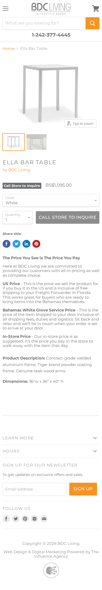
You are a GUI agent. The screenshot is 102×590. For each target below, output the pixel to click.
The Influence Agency (66, 554)
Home (9, 48)
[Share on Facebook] (6, 244)
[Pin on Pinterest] (36, 244)
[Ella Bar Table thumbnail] (13, 142)
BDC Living (19, 169)
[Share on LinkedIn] (26, 244)
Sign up (83, 488)
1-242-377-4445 (51, 35)
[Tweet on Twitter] (16, 244)
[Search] (92, 23)
